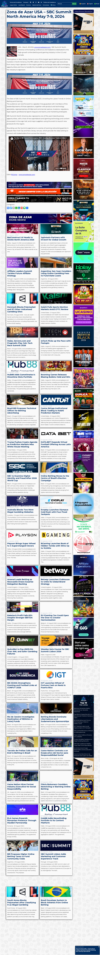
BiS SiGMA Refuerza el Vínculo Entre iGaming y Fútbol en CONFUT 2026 (82, 722)
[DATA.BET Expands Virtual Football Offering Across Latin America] (56, 434)
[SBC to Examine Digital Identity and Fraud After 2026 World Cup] (22, 467)
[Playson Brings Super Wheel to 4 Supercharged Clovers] (22, 535)
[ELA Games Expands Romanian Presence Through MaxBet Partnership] (22, 810)
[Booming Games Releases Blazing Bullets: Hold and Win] (56, 366)
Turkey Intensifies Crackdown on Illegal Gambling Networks (83, 740)
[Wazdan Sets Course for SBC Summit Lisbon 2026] (56, 641)
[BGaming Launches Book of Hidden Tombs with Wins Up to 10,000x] (56, 535)
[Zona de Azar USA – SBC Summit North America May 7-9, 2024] (39, 33)
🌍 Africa (53, 5)
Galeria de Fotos (36, 5)
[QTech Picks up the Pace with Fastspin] (56, 332)
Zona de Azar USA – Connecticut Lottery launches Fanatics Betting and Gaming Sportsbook (86, 950)
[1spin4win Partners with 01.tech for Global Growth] (56, 229)
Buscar (74, 3)
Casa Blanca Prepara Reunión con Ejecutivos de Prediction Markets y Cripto (83, 716)
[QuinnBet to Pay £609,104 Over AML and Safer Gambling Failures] (22, 641)
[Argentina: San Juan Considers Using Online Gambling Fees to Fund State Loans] (56, 263)
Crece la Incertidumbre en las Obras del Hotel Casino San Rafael (83, 754)
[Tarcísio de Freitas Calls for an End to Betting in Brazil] (22, 742)
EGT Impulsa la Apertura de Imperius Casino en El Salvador (82, 727)
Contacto (25, 2)
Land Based (22, 5)
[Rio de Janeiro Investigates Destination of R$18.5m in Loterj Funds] (22, 708)
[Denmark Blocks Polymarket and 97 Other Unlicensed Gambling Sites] (22, 298)
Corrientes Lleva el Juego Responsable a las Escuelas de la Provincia (82, 749)
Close (98, 946)
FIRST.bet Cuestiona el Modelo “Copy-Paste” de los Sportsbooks (83, 744)
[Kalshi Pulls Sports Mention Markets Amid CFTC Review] (56, 298)
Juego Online (13, 5)
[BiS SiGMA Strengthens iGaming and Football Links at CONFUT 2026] (22, 674)
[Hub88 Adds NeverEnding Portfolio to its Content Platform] (56, 810)
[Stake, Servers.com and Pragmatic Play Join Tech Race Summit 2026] (22, 332)
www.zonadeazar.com (42, 47)
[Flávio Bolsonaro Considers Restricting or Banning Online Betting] (56, 776)
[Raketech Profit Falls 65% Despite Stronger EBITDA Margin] (22, 607)
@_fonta (14, 174)
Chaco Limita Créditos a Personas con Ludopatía (83, 735)
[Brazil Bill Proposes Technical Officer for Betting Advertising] (22, 400)
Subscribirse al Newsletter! (84, 11)
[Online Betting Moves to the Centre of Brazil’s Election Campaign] (56, 467)
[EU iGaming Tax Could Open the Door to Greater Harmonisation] (56, 607)
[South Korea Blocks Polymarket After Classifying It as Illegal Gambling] (22, 892)
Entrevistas (46, 5)
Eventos (28, 5)
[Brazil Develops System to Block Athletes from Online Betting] (56, 892)
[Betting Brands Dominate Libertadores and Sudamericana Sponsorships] (56, 708)
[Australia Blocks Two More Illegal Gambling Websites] (22, 501)
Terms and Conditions (16, 2)
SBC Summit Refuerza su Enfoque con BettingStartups (83, 731)
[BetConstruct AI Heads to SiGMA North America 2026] (22, 229)
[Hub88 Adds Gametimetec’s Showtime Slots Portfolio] (22, 366)
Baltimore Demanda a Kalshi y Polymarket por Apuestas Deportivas (82, 710)
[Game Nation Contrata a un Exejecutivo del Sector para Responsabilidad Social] (56, 742)
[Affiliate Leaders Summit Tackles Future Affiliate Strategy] (22, 263)
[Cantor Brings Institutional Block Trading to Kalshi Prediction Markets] (56, 400)
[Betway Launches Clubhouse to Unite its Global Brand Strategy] (56, 571)
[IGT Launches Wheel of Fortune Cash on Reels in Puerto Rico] (56, 674)
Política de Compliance (49, 2)
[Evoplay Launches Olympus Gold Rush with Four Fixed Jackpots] (56, 501)
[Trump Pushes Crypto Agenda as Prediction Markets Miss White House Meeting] (22, 434)
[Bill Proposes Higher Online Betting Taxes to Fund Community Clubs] (22, 846)
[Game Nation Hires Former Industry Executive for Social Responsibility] (22, 776)
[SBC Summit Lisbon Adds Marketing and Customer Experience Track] (56, 846)
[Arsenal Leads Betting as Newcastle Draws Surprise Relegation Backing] (22, 571)
